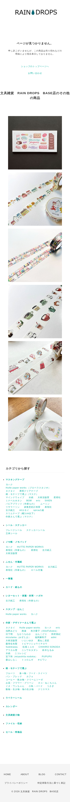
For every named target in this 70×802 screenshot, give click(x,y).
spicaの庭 (38, 510)
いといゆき (27, 640)
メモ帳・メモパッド (16, 542)
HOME (7, 774)
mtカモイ (24, 510)
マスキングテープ (15, 479)
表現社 (48, 507)
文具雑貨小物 (13, 715)
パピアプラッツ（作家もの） (21, 504)
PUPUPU (47, 656)
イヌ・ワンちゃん (15, 686)
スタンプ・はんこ (15, 609)
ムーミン (45, 504)
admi (54, 637)
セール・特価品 (14, 732)
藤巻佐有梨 (11, 643)
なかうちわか (24, 634)
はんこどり (41, 634)
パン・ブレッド (14, 676)
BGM (29, 500)
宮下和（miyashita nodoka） (22, 656)
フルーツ (10, 673)
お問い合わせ (35, 73)
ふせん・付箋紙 (14, 562)
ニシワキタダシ (30, 650)
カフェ (29, 676)
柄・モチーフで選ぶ (16, 668)
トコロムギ (27, 660)
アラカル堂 (11, 650)
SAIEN (48, 500)
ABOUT (25, 774)
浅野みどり (11, 631)
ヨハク (9, 484)
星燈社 (57, 497)
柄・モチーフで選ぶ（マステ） (22, 494)
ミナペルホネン (14, 500)
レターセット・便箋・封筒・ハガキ (24, 595)
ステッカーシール (35, 530)
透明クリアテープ (28, 491)
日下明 (9, 634)
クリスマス (44, 689)
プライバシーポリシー (16, 783)
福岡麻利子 (41, 637)
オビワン (42, 660)
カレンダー (11, 706)
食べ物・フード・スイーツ (33, 673)
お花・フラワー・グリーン (20, 683)
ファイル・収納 (14, 723)
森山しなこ (11, 660)
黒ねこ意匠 (43, 640)
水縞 (31, 497)
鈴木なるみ (48, 650)
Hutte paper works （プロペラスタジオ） (28, 488)
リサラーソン (13, 507)
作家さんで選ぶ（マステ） (20, 516)
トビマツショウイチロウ (34, 643)
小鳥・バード (36, 686)
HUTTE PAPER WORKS (30, 547)
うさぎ (50, 686)
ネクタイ (10, 491)
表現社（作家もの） (16, 550)
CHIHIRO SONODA (49, 647)
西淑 (24, 631)
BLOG (42, 774)
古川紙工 (10, 510)
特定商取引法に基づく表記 (52, 783)
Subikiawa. (12, 647)
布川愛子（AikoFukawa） (45, 631)
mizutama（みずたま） (18, 637)
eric (38, 500)
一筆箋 (9, 578)
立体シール (11, 533)
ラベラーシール (14, 698)
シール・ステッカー (16, 525)
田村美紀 (56, 634)
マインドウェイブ (15, 497)
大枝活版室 (43, 497)
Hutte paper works (16, 614)
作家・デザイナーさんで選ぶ (21, 622)
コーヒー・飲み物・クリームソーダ (24, 679)
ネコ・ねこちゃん (47, 683)
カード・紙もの (14, 587)
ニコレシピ (20, 653)
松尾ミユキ (28, 647)
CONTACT (60, 774)
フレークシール (14, 530)
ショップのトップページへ (35, 66)
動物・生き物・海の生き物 (20, 689)
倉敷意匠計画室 (32, 507)
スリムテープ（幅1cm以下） (21, 513)
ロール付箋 (37, 570)
